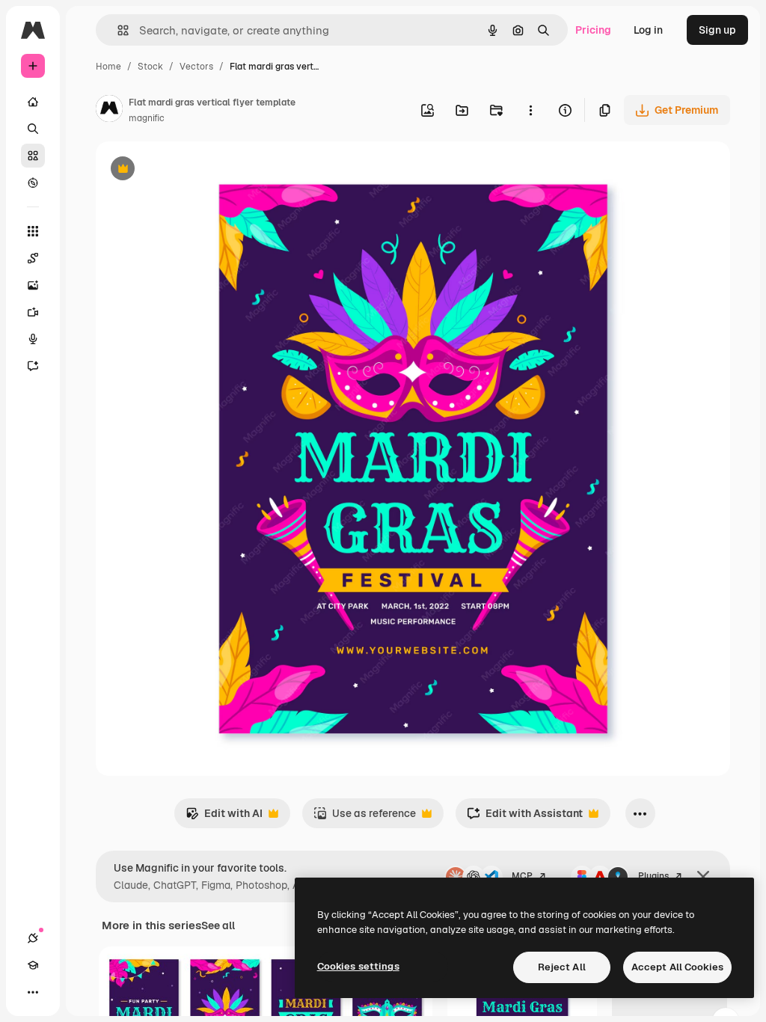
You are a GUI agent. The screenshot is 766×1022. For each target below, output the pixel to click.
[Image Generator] (33, 285)
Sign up (717, 30)
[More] (33, 992)
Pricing (593, 30)
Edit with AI (224, 817)
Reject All (562, 967)
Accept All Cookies (677, 967)
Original (191, 170)
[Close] (703, 877)
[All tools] (33, 231)
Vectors (196, 67)
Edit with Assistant (525, 817)
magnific (147, 118)
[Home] (33, 102)
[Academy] (33, 965)
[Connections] (33, 938)
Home (108, 67)
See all (218, 925)
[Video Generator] (33, 312)
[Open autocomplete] (117, 30)
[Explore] (33, 183)
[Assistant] (33, 366)
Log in (648, 30)
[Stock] (33, 156)
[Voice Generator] (33, 339)
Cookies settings (358, 966)
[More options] (530, 110)
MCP (522, 876)
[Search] (33, 129)
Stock (150, 67)
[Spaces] (33, 258)
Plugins (653, 876)
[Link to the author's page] (109, 110)
